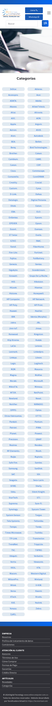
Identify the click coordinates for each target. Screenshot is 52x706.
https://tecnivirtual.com (38, 701)
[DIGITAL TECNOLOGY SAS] (11, 12)
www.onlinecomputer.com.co (36, 694)
